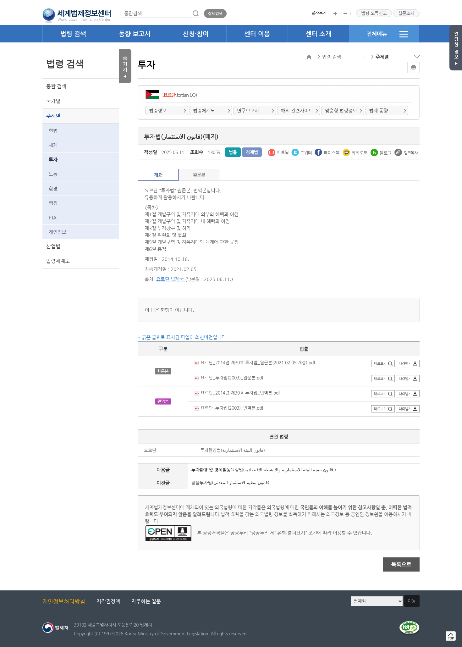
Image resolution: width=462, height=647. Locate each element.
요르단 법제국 (170, 279)
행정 (53, 203)
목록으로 (401, 564)
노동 (53, 174)
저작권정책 (108, 601)
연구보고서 (248, 110)
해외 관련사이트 (297, 110)
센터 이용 (257, 33)
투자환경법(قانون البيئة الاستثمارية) (232, 450)
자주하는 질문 (146, 601)
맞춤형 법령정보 (341, 110)
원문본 (199, 174)
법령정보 (158, 110)
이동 (412, 600)
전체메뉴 (377, 33)
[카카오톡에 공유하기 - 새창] (356, 151)
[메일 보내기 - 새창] (279, 151)
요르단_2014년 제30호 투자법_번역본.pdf (239, 392)
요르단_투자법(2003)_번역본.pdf (231, 407)
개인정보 (57, 232)
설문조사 (406, 13)
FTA (53, 217)
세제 (53, 145)
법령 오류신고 (374, 13)
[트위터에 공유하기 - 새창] (302, 151)
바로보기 (380, 364)
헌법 (53, 130)
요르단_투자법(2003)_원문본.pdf (231, 377)
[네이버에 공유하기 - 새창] (382, 151)
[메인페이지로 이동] (76, 15)
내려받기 (405, 364)
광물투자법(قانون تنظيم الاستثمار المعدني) (230, 482)
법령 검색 (73, 33)
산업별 (53, 246)
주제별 (53, 116)
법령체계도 (58, 261)
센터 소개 (318, 33)
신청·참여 (196, 33)
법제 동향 (378, 110)
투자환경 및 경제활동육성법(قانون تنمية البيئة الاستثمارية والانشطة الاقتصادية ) (263, 469)
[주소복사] (406, 151)
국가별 (53, 101)
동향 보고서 (135, 33)
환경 (53, 188)
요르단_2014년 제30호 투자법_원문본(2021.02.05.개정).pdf (257, 362)
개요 (158, 174)
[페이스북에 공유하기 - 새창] (328, 151)
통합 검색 (56, 86)
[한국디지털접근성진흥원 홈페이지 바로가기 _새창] (409, 624)
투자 (53, 159)
